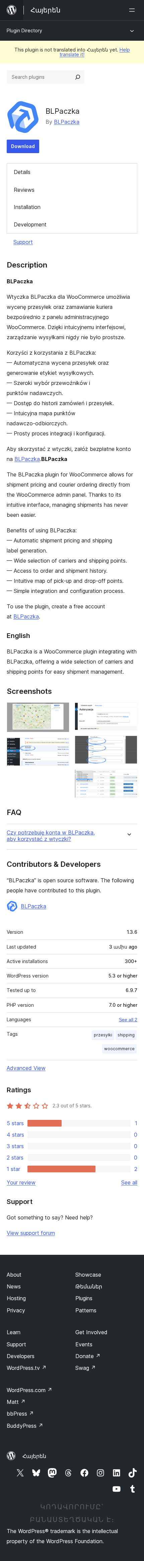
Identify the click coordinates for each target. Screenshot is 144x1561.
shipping (126, 1034)
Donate (87, 1356)
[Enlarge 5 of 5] (128, 778)
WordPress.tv (27, 1367)
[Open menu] (133, 10)
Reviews (24, 189)
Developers (20, 1356)
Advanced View (26, 1068)
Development (30, 224)
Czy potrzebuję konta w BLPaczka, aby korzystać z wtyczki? (51, 835)
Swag (85, 1367)
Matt (16, 1401)
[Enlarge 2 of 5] (60, 746)
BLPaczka (66, 121)
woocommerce (119, 1048)
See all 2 (128, 1019)
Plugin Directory (24, 30)
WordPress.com (29, 1390)
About (14, 1274)
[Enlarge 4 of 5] (128, 744)
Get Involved (91, 1332)
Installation (27, 207)
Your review (21, 1182)
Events (83, 1344)
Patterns (85, 1310)
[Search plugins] (77, 77)
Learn (13, 1332)
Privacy (16, 1310)
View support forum (31, 1233)
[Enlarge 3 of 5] (128, 711)
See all (129, 1182)
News (14, 1286)
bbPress (20, 1413)
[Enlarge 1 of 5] (60, 711)
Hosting (16, 1298)
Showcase (88, 1274)
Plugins (83, 1298)
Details (22, 172)
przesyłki (103, 1034)
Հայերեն (34, 1456)
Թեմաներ (88, 1286)
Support (23, 242)
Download (23, 146)
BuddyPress (25, 1425)
